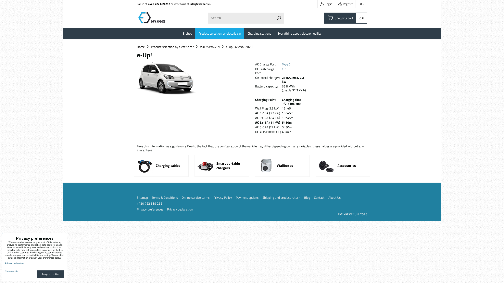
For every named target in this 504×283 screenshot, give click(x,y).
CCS (284, 69)
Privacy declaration (180, 209)
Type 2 (286, 64)
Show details (11, 271)
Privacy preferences (150, 209)
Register (348, 4)
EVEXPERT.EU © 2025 (352, 214)
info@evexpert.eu (200, 4)
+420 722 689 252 (159, 4)
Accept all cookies (50, 274)
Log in (328, 4)
